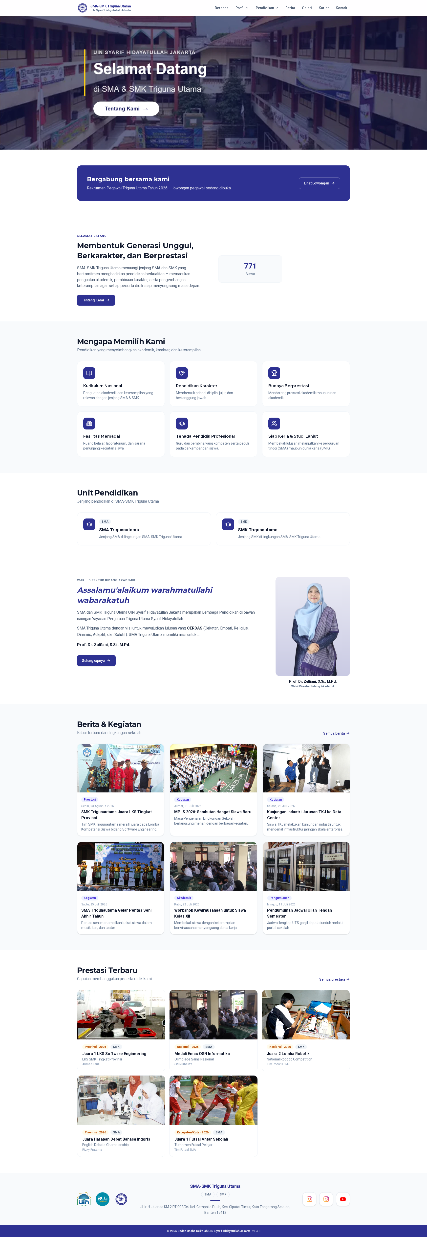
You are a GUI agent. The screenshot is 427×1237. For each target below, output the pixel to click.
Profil (239, 8)
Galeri (307, 8)
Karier (324, 8)
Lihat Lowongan (316, 183)
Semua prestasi (332, 979)
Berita (290, 8)
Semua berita (334, 733)
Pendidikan (265, 8)
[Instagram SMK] (326, 1199)
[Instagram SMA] (309, 1199)
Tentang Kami (93, 300)
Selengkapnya (93, 661)
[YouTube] (343, 1199)
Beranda (222, 8)
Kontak (341, 8)
